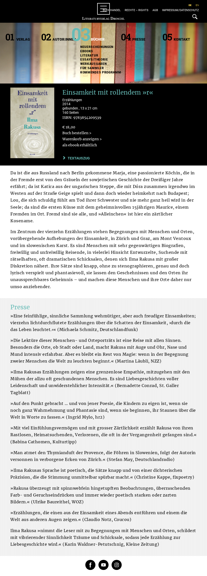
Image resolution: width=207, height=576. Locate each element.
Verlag (23, 39)
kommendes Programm (100, 72)
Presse (138, 39)
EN (197, 5)
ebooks (86, 51)
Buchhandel (112, 10)
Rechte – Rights (136, 10)
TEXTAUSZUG (79, 158)
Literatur (89, 55)
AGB (155, 10)
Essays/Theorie (94, 59)
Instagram (117, 565)
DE (190, 5)
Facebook (90, 565)
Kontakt (182, 39)
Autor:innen (64, 39)
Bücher (98, 39)
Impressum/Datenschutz (180, 10)
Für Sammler (92, 68)
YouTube (103, 565)
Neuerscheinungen (96, 47)
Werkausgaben (93, 64)
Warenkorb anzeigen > (82, 139)
